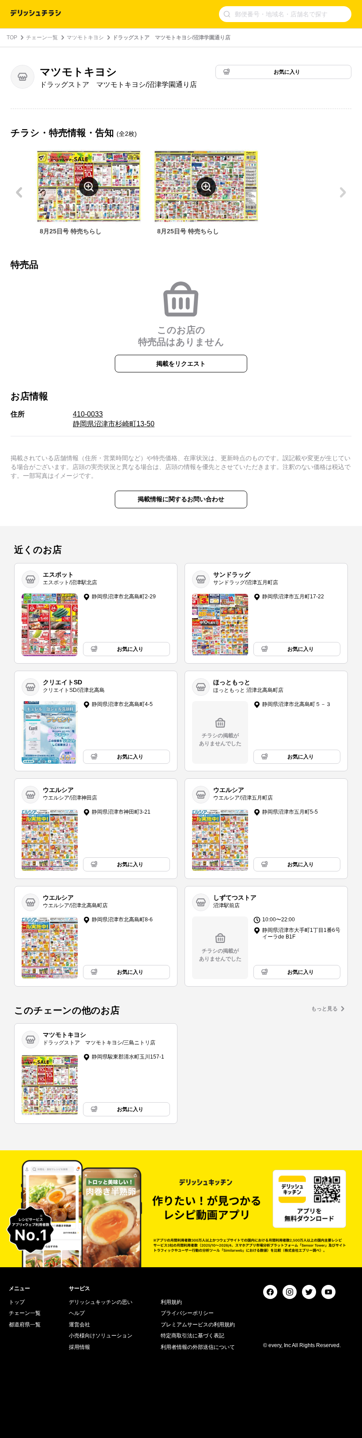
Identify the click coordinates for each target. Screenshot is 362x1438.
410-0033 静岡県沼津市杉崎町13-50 (114, 419)
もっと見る (324, 1009)
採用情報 (79, 1347)
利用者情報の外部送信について (198, 1347)
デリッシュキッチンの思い (100, 1302)
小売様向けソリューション (100, 1336)
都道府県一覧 (25, 1325)
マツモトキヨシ (85, 37)
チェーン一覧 (42, 37)
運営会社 (79, 1325)
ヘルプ (77, 1313)
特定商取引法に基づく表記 (192, 1336)
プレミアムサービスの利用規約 (198, 1325)
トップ (17, 1302)
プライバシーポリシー (187, 1313)
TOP (12, 37)
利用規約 (171, 1302)
